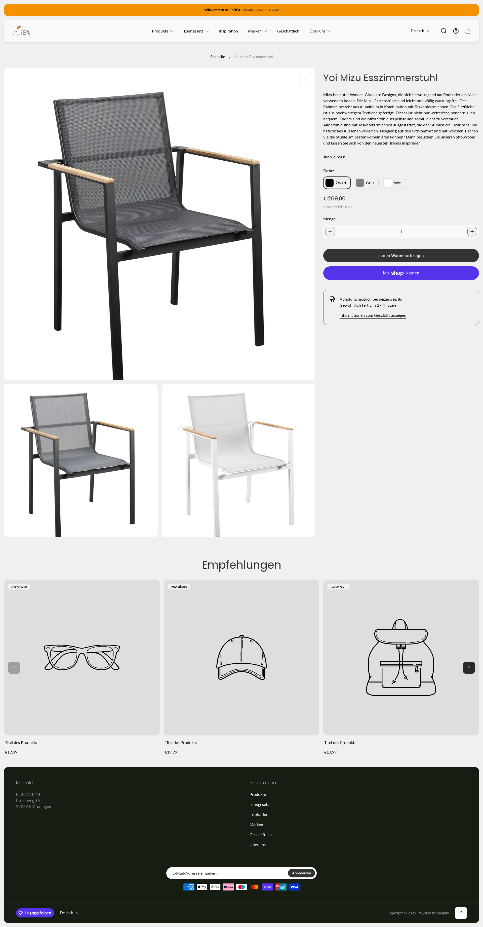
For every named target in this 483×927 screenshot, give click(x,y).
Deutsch (417, 31)
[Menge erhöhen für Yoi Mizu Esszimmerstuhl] (472, 231)
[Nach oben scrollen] (461, 913)
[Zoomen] (305, 78)
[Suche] (443, 31)
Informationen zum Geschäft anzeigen (373, 315)
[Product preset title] (82, 657)
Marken (256, 824)
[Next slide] (469, 668)
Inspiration (259, 814)
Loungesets (259, 804)
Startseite (217, 57)
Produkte (258, 794)
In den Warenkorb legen (401, 255)
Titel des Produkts (21, 742)
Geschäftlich (261, 834)
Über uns (258, 844)
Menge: (329, 218)
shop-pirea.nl (334, 156)
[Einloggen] (455, 31)
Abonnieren (301, 873)
